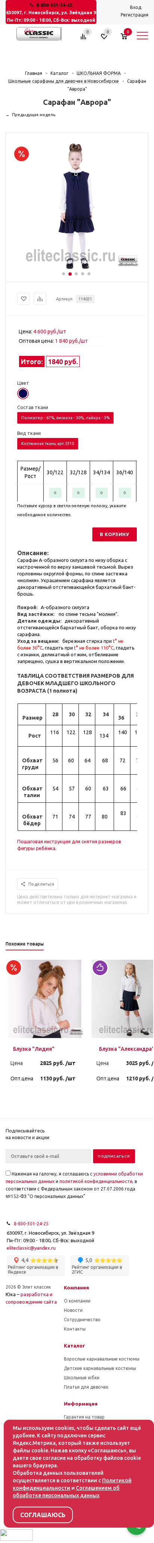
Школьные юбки (81, 1377)
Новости (73, 1310)
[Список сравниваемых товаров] (84, 39)
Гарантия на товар (84, 1417)
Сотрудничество (82, 1319)
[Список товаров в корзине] (127, 39)
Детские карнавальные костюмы (100, 1368)
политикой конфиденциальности (95, 1181)
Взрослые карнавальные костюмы (101, 1358)
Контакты (75, 1328)
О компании (77, 1300)
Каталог (74, 1345)
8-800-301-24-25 (54, 5)
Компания (76, 1287)
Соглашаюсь (42, 1515)
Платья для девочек (86, 1387)
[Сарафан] (77, 267)
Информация (81, 1403)
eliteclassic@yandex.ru (31, 1247)
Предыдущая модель (33, 114)
